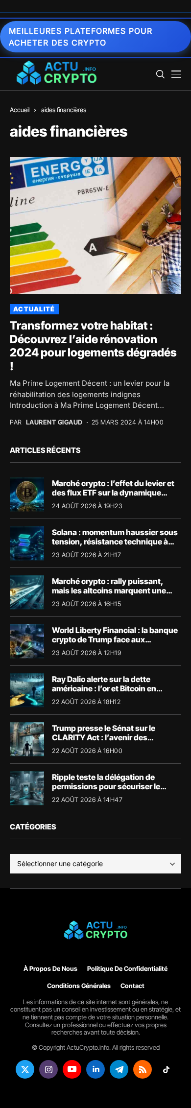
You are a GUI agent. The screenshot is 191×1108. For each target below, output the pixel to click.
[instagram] (48, 1069)
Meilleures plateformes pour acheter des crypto (80, 36)
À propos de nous (50, 968)
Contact (132, 986)
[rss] (142, 1069)
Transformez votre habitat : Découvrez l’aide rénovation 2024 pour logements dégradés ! (93, 346)
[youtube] (72, 1069)
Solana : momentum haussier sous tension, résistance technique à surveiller (115, 541)
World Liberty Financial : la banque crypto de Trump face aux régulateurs (115, 639)
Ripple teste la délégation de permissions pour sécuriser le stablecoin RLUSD (106, 786)
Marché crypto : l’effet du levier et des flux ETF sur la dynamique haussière (113, 492)
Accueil (19, 110)
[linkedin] (95, 1069)
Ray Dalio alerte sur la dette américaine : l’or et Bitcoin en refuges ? (104, 688)
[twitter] (25, 1069)
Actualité (34, 309)
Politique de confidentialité (127, 968)
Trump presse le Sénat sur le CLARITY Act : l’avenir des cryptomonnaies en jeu (103, 737)
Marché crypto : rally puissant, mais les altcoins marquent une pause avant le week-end (109, 590)
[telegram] (119, 1069)
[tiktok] (166, 1069)
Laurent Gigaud (54, 422)
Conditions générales (79, 986)
